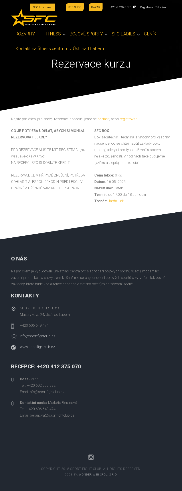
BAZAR (95, 7)
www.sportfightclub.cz (37, 347)
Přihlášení (160, 7)
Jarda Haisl (116, 201)
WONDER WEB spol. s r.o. (98, 474)
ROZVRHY (25, 34)
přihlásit (103, 119)
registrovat (128, 119)
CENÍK (150, 34)
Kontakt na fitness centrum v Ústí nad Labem (60, 48)
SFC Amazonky (42, 7)
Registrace (146, 7)
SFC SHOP (74, 7)
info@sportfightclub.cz (37, 336)
